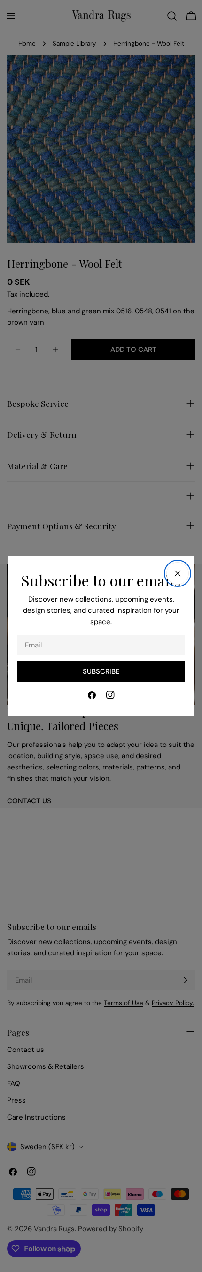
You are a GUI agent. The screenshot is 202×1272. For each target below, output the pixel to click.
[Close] (177, 573)
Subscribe (101, 671)
